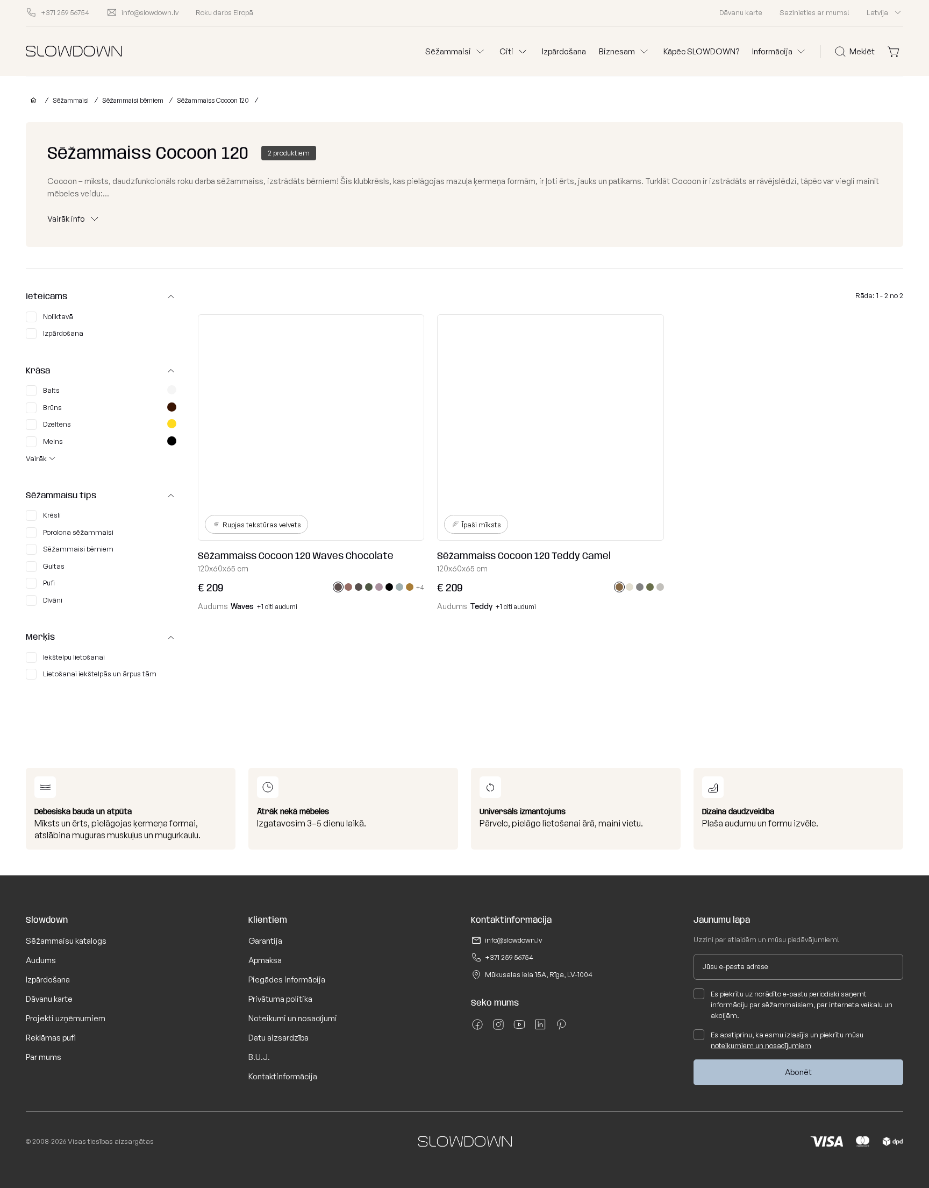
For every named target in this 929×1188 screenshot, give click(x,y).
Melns (53, 441)
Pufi (49, 582)
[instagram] (498, 1028)
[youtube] (519, 1028)
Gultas (54, 566)
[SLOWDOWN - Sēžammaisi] (74, 51)
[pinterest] (561, 1028)
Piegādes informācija (286, 979)
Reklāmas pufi (51, 1038)
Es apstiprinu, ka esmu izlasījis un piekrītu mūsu (787, 1040)
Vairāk (36, 458)
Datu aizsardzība (278, 1038)
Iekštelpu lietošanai (74, 657)
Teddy (481, 606)
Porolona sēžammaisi (78, 532)
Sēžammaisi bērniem (132, 100)
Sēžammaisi (71, 100)
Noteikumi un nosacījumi (292, 1018)
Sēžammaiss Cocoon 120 (213, 100)
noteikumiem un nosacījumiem (761, 1045)
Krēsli (52, 515)
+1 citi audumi (277, 607)
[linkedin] (540, 1028)
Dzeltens (57, 424)
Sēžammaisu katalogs (66, 941)
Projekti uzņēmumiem (65, 1018)
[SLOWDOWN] (31, 100)
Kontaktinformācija (282, 1076)
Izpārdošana (564, 51)
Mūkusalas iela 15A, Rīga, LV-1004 (538, 974)
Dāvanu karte (740, 12)
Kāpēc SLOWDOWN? (701, 51)
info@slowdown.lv (513, 940)
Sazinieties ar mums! (814, 12)
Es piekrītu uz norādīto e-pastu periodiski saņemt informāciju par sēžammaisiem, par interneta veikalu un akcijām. (801, 1004)
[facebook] (477, 1028)
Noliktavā (58, 316)
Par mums (43, 1057)
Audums (41, 960)
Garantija (265, 941)
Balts (51, 390)
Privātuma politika (280, 999)
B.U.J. (259, 1057)
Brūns (52, 407)
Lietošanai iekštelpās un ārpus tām (99, 673)
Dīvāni (52, 600)
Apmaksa (265, 960)
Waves (242, 606)
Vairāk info (66, 219)
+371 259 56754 (509, 957)
